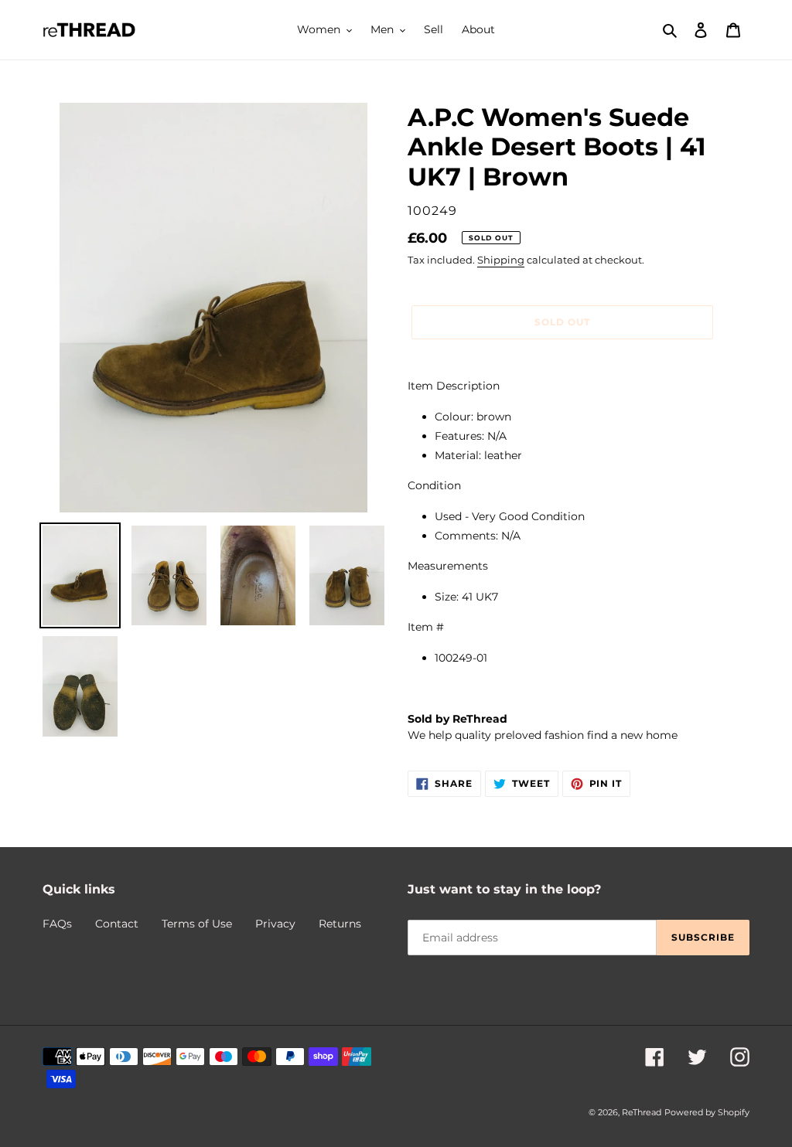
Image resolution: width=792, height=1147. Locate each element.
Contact (116, 924)
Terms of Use (197, 924)
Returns (340, 924)
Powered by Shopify (706, 1112)
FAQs (57, 924)
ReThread (641, 1112)
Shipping (500, 260)
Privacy (275, 924)
